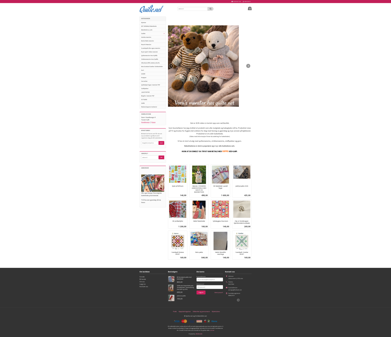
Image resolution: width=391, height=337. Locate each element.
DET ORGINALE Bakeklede (149, 26)
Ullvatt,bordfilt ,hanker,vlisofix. (150, 63)
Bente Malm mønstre (147, 41)
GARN (143, 103)
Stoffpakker (144, 88)
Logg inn (142, 284)
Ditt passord (200, 284)
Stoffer (143, 33)
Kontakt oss (143, 286)
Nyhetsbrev (216, 311)
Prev (173, 65)
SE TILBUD (144, 99)
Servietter (144, 81)
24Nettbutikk (199, 334)
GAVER (143, 74)
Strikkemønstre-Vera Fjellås (149, 59)
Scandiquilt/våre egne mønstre (150, 48)
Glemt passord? (218, 292)
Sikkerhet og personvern (201, 311)
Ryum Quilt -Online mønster (149, 52)
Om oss (142, 282)
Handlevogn (145, 122)
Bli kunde (142, 279)
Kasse (153, 122)
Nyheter (143, 22)
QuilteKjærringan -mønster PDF (150, 85)
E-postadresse (201, 276)
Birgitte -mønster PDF (147, 96)
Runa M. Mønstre (146, 44)
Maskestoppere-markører (149, 107)
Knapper (143, 77)
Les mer (212, 330)
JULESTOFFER (145, 92)
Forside (142, 277)
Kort (142, 70)
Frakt (175, 311)
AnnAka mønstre (146, 37)
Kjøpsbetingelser (185, 311)
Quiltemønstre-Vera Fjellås (149, 55)
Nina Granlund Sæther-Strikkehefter (152, 66)
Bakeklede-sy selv (146, 30)
